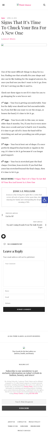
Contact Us (21, 422)
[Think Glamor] (24, 4)
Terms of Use (13, 426)
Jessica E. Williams (9, 39)
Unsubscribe (35, 426)
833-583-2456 (33, 393)
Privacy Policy (28, 386)
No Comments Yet (15, 244)
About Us (11, 422)
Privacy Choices (18, 393)
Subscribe (24, 426)
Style (3, 18)
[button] (45, 200)
